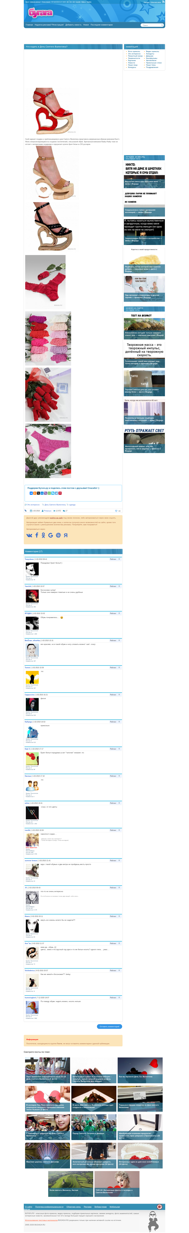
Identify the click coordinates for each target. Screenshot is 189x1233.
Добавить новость (73, 25)
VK (68, 2)
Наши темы (151, 65)
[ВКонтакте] (31, 493)
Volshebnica (30, 971)
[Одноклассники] (34, 493)
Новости (131, 63)
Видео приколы (152, 51)
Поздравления (152, 67)
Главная (29, 25)
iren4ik (27, 830)
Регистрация (46, 2)
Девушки (149, 56)
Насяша (28, 776)
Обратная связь (155, 2)
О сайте (28, 1207)
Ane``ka (28, 943)
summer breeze (31, 861)
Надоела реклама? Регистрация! (49, 25)
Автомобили (151, 60)
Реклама (146, 2)
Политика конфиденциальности (49, 1207)
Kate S (27, 749)
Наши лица (132, 65)
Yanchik (28, 586)
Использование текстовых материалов (41, 1220)
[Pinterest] (60, 493)
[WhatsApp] (49, 493)
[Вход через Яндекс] (67, 537)
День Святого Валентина (55, 505)
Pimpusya (47, 511)
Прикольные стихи (154, 63)
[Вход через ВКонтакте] (30, 537)
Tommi (27, 668)
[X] (38, 493)
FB (70, 2)
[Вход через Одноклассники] (44, 537)
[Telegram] (56, 493)
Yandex (89, 2)
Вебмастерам (100, 1207)
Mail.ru (84, 2)
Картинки (132, 60)
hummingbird (30, 998)
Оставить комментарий (109, 1026)
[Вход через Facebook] (38, 537)
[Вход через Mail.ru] (59, 537)
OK (74, 2)
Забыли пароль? (35, 2)
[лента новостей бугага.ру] (163, 2)
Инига (27, 916)
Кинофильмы (151, 58)
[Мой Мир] (42, 493)
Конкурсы (132, 67)
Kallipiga (28, 722)
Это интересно (33, 505)
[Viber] (45, 493)
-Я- (26, 888)
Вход (27, 2)
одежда (72, 505)
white (27, 803)
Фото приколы (134, 51)
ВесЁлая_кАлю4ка (32, 640)
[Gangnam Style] (152, 1232)
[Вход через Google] (52, 537)
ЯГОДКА (28, 613)
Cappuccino (29, 695)
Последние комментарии (102, 25)
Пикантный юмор (135, 56)
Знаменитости (134, 58)
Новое (86, 25)
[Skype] (52, 493)
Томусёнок (29, 559)
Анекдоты (150, 54)
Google (78, 2)
